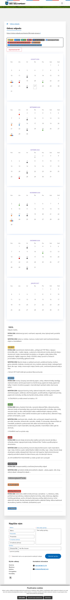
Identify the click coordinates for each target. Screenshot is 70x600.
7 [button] (42, 70)
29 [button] (50, 86)
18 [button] (19, 81)
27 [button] (35, 86)
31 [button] (11, 91)
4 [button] (19, 70)
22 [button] (50, 81)
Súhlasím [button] (22, 597)
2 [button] (58, 65)
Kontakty (12, 573)
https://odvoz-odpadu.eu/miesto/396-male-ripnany (23, 33)
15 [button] (50, 75)
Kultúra (11, 569)
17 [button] (11, 81)
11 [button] (19, 75)
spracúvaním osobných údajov (33, 556)
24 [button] (11, 86)
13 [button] (35, 75)
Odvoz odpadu (14, 24)
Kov (30, 40)
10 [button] (11, 75)
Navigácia (9, 3)
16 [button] (58, 75)
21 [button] (43, 81)
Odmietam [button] (48, 597)
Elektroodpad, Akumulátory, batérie (20, 42)
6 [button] (58, 113)
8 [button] (50, 70)
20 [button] (35, 81)
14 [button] (43, 75)
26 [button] (27, 86)
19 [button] (27, 81)
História (11, 565)
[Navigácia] (62, 3)
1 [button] (50, 65)
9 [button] (58, 70)
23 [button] (58, 81)
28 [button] (43, 86)
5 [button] (27, 70)
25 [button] (19, 86)
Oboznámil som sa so (26, 556)
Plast (11, 40)
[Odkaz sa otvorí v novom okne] (10, 577)
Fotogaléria (12, 571)
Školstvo (11, 567)
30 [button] (58, 86)
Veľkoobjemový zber (53, 40)
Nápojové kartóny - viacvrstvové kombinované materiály (25, 45)
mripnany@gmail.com (41, 569)
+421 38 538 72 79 (41, 565)
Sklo (24, 40)
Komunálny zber (39, 40)
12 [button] (27, 75)
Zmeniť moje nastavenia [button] (35, 597)
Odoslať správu (53, 556)
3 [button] (11, 70)
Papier (18, 40)
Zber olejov (37, 42)
